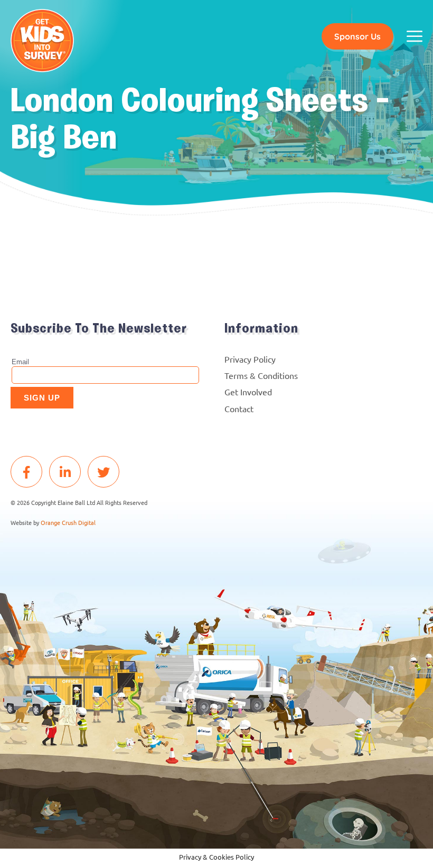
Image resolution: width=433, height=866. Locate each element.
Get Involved (248, 391)
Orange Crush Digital (68, 522)
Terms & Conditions (261, 375)
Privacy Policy (250, 359)
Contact (238, 408)
